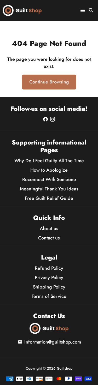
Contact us (49, 237)
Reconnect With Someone (49, 179)
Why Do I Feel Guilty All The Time (49, 160)
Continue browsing (49, 82)
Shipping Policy (49, 287)
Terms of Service (49, 296)
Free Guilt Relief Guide (49, 198)
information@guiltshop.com (49, 342)
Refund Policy (49, 268)
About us (49, 228)
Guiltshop (64, 368)
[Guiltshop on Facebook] (45, 119)
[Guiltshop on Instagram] (52, 119)
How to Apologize (49, 170)
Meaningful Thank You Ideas (49, 188)
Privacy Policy (49, 277)
